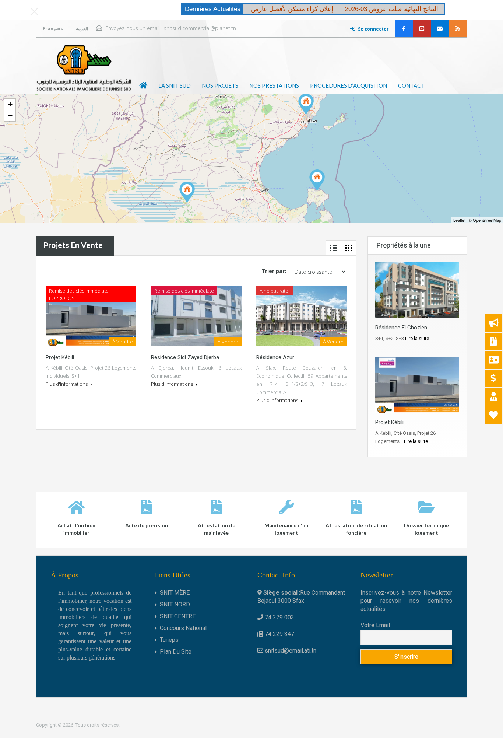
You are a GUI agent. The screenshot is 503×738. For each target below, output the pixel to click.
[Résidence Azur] (306, 104)
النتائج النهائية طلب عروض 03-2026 (391, 9)
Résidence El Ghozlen (401, 327)
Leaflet (459, 220)
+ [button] (10, 104)
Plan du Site (175, 651)
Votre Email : (376, 625)
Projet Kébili (60, 357)
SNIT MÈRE (175, 592)
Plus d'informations (67, 384)
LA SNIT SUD (174, 85)
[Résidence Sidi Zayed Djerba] (317, 179)
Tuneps (169, 639)
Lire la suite (417, 338)
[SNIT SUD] (84, 68)
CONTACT (411, 85)
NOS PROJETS (220, 85)
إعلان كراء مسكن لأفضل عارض (292, 9)
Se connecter (373, 29)
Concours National (183, 628)
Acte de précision (146, 525)
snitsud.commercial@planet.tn (200, 28)
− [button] (10, 115)
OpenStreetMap (487, 220)
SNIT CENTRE (178, 616)
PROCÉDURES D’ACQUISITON (348, 85)
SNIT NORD (175, 604)
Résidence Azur (275, 357)
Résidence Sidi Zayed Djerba (185, 357)
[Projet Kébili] (187, 192)
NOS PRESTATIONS (274, 85)
